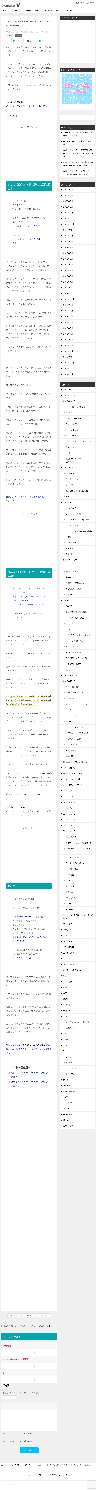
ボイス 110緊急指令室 (72, 970)
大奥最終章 (70, 886)
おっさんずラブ (72, 508)
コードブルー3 (69, 819)
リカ (65, 976)
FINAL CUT (71, 424)
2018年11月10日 (21, 957)
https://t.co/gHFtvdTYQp (25, 596)
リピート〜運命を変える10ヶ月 (78, 441)
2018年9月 (68, 305)
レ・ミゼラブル (72, 869)
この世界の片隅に (73, 473)
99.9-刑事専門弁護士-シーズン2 (79, 407)
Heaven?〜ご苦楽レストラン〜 (76, 762)
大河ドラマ (67, 1016)
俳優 (65, 993)
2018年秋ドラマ (70, 560)
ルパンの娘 (67, 982)
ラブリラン (70, 537)
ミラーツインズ (72, 721)
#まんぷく (17, 222)
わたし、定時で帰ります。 (76, 692)
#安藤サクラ (25, 916)
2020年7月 (68, 189)
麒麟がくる (70, 1028)
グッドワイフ (71, 623)
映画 (65, 1045)
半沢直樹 (66, 1010)
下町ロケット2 (72, 571)
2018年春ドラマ (70, 502)
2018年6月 (68, 322)
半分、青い (70, 1074)
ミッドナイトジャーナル (75, 857)
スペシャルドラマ (70, 831)
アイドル (69, 1103)
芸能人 (65, 1097)
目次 (66, 1475)
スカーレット (71, 1068)
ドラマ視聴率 (68, 947)
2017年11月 (68, 363)
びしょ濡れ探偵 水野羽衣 (73, 773)
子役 (65, 1034)
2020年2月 (68, 207)
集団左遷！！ (71, 756)
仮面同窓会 (67, 987)
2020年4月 (68, 195)
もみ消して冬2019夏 (71, 779)
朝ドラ (18, 35)
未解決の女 (70, 548)
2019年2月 (68, 276)
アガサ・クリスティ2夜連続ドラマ (79, 843)
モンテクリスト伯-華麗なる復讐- (79, 531)
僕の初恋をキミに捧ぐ (74, 652)
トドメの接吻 (71, 435)
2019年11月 (68, 224)
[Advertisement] (29, 151)
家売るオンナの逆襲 (74, 664)
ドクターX (67, 930)
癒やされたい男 (72, 744)
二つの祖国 (70, 875)
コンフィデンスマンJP (75, 514)
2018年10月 (68, 299)
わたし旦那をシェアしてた (73, 785)
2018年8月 (68, 311)
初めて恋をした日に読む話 (76, 658)
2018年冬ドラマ (70, 401)
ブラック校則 (68, 964)
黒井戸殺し (70, 909)
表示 (14, 116)
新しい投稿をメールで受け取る (18, 1441)
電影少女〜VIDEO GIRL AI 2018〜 (77, 460)
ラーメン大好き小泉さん (75, 863)
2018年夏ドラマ (70, 467)
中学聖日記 (70, 577)
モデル (68, 1108)
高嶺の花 (69, 496)
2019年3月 (68, 270)
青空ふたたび (68, 1126)
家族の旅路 (70, 447)
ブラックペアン (72, 525)
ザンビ (68, 629)
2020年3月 (68, 201)
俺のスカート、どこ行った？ (77, 733)
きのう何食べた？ (73, 687)
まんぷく (10, 35)
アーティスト (68, 791)
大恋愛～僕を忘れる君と (75, 583)
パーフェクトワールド (74, 716)
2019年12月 (68, 218)
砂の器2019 (71, 903)
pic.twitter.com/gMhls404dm (28, 604)
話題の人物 (67, 1114)
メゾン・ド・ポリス (74, 646)
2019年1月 (68, 282)
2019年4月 (68, 264)
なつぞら (69, 1057)
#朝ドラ (21, 940)
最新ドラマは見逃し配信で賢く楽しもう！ (43, 10)
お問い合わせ (70, 10)
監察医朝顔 (67, 1085)
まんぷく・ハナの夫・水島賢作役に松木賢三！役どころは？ (43, 1326)
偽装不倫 (66, 999)
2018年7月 (68, 316)
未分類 (65, 1080)
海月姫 (68, 453)
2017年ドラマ (69, 389)
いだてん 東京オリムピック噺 (78, 1022)
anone (69, 412)
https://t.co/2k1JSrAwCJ (26, 936)
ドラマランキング (70, 935)
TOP (12, 1465)
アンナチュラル (72, 430)
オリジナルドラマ (70, 796)
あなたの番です (69, 768)
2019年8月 (68, 241)
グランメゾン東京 (70, 802)
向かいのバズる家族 (74, 739)
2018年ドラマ (69, 395)
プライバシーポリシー (37, 1475)
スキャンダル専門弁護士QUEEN (79, 635)
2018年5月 (68, 328)
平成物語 (69, 892)
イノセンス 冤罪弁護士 (75, 618)
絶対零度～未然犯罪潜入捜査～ (78, 491)
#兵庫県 (24, 600)
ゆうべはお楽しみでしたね (76, 612)
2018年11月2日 (21, 617)
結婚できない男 (69, 1091)
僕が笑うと (70, 880)
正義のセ (69, 554)
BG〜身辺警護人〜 (73, 418)
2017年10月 (68, 368)
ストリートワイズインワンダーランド (79, 850)
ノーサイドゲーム (70, 958)
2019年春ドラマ (70, 681)
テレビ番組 (67, 924)
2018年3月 (68, 339)
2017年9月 (68, 374)
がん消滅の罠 (71, 837)
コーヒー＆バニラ (70, 825)
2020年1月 (68, 213)
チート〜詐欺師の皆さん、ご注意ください (78, 916)
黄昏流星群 (70, 594)
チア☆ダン (70, 485)
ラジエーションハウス (74, 727)
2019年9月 (68, 236)
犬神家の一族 (71, 898)
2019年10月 (68, 230)
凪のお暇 (66, 1005)
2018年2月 (68, 345)
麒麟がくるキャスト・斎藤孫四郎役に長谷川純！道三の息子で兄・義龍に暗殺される (78, 153)
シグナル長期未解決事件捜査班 (78, 519)
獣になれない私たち (74, 589)
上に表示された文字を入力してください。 (20, 1393)
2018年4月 (68, 334)
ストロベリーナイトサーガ (76, 704)
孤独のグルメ (68, 1039)
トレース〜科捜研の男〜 (75, 641)
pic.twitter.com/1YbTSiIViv (27, 226)
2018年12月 (68, 287)
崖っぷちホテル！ (73, 543)
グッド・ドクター (73, 479)
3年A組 (69, 606)
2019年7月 (68, 247)
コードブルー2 (69, 814)
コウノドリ (67, 808)
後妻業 (68, 670)
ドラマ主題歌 (68, 941)
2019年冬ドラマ (70, 600)
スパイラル (70, 710)
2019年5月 (68, 259)
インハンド (70, 698)
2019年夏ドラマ (70, 675)
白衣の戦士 (70, 750)
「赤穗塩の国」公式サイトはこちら (24, 794)
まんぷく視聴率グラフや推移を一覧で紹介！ (28, 106)
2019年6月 (68, 253)
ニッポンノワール (70, 953)
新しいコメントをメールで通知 (18, 1433)
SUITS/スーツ (72, 566)
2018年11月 (68, 293)
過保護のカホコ (69, 1120)
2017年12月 (68, 357)
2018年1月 (68, 351)
